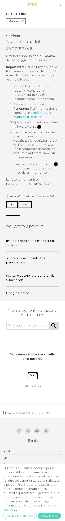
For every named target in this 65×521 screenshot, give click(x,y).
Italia (34, 440)
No (25, 204)
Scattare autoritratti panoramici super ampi (30, 278)
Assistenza (23, 412)
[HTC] (32, 4)
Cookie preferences (20, 515)
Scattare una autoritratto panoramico (25, 260)
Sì (12, 204)
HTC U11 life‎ (42, 412)
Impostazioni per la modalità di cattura (30, 243)
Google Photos (17, 293)
